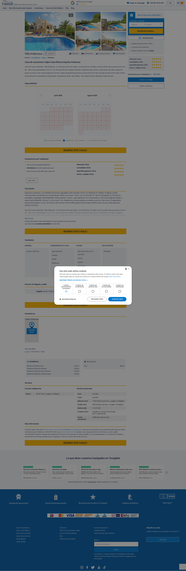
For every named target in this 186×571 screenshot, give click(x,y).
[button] (93, 280)
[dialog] (93, 285)
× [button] (128, 269)
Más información (115, 277)
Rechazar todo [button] (97, 299)
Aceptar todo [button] (117, 299)
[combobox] (126, 269)
